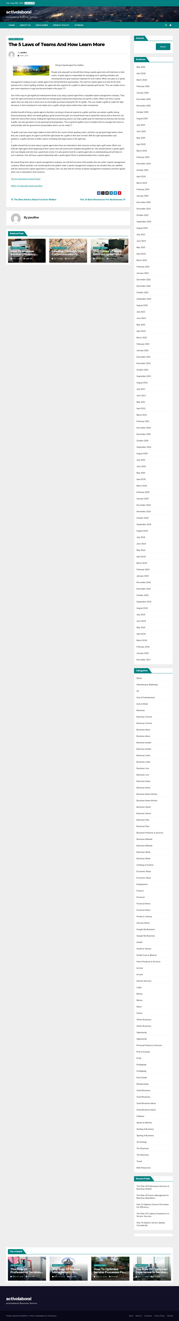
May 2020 (141, 473)
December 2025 (144, 99)
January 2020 (143, 499)
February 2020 (143, 492)
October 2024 (142, 170)
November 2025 (144, 106)
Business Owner (144, 807)
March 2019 (142, 563)
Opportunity (142, 1032)
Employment (142, 884)
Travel (139, 1161)
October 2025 (142, 112)
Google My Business (146, 929)
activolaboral (18, 12)
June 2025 (141, 131)
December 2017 (144, 660)
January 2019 (143, 576)
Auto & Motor (142, 704)
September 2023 (144, 222)
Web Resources (144, 1168)
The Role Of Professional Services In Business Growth (25, 1272)
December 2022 (144, 280)
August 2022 (142, 305)
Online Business (144, 1020)
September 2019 (144, 524)
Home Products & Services (148, 962)
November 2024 (144, 164)
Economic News (144, 871)
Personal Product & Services (149, 1045)
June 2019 (141, 544)
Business (141, 710)
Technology (142, 1142)
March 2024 (142, 183)
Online (139, 1013)
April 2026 (141, 73)
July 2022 (141, 312)
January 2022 (143, 350)
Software (140, 1116)
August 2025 (142, 119)
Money (139, 994)
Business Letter (143, 755)
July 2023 (141, 234)
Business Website (144, 839)
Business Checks (144, 717)
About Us (25, 25)
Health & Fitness (144, 949)
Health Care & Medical (147, 955)
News (139, 1007)
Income (140, 968)
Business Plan (143, 820)
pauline (23, 52)
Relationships (143, 1084)
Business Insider (144, 743)
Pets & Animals (143, 1052)
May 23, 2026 (18, 1276)
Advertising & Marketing (147, 685)
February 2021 (143, 421)
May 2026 (141, 67)
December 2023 (144, 202)
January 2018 (143, 653)
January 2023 (143, 273)
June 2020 (141, 466)
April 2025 (141, 144)
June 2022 (141, 318)
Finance (140, 891)
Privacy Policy (61, 25)
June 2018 (141, 621)
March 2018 (142, 640)
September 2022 (144, 299)
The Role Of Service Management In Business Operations (66, 1272)
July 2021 (141, 389)
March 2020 (142, 486)
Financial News (143, 904)
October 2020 (142, 441)
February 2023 (143, 267)
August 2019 (142, 531)
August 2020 (142, 454)
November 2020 (144, 434)
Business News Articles (147, 794)
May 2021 (141, 402)
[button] (166, 25)
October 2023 (142, 215)
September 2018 (144, 602)
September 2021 (144, 376)
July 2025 (141, 125)
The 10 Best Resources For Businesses (101, 199)
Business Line (143, 768)
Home (12, 25)
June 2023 (141, 241)
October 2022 (142, 292)
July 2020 (141, 460)
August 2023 (142, 228)
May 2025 (141, 138)
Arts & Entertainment (146, 697)
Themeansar (52, 1316)
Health (139, 942)
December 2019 (144, 505)
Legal (139, 987)
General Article (143, 923)
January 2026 (143, 93)
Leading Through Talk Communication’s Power (68, 254)
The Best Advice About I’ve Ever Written (34, 199)
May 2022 (141, 325)
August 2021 (142, 383)
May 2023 (141, 247)
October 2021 (142, 370)
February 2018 (143, 647)
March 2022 (142, 338)
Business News (143, 781)
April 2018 (141, 634)
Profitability (141, 1065)
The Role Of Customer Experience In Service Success (151, 1272)
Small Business (143, 1090)
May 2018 (141, 627)
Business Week (143, 852)
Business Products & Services (150, 833)
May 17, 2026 (101, 1276)
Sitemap (79, 25)
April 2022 (141, 331)
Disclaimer (42, 25)
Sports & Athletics (144, 1123)
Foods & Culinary (144, 917)
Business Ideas (143, 730)
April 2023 (141, 254)
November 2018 (144, 589)
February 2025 (143, 157)
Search (140, 38)
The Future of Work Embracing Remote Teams (107, 254)
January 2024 (143, 196)
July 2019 (141, 537)
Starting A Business (145, 1129)
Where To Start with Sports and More (26, 186)
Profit (139, 1058)
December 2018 (144, 582)
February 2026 (143, 86)
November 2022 (144, 286)
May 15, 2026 (143, 1276)
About (139, 678)
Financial (141, 897)
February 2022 (143, 344)
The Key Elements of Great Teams (25, 179)
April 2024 (141, 177)
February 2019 (143, 569)
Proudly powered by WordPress (17, 1316)
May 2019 (141, 550)
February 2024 (143, 189)
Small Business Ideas (146, 1103)
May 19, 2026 (60, 1276)
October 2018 (142, 595)
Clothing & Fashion (16, 39)
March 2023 (142, 260)
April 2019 (141, 557)
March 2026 (142, 80)
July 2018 (141, 615)
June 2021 (141, 396)
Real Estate (142, 1078)
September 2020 (144, 447)
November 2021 (144, 363)
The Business (143, 1148)
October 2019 (142, 518)
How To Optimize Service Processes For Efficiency (109, 1272)
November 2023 (144, 209)
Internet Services (144, 981)
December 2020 (144, 428)
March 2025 (142, 151)
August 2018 (142, 608)
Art (138, 691)
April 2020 (141, 479)
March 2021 (142, 415)
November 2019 (144, 512)
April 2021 (141, 408)
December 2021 (144, 357)
